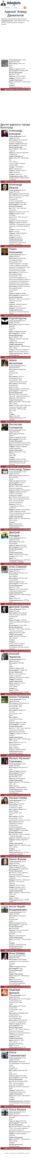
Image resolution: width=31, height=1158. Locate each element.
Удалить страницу (10, 1153)
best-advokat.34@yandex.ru (21, 351)
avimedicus (16, 231)
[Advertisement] (15, 41)
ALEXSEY (16, 690)
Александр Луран (19, 469)
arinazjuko (16, 898)
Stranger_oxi (16, 850)
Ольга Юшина (17, 1109)
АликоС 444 (16, 598)
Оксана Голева (18, 797)
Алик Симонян (18, 566)
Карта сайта (25, 1153)
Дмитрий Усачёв (19, 606)
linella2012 (16, 748)
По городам (18, 1153)
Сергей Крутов (18, 318)
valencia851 (16, 416)
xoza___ (15, 558)
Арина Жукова (17, 859)
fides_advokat (17, 979)
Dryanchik (16, 1045)
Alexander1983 (17, 524)
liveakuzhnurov (17, 168)
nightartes (16, 786)
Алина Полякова (19, 696)
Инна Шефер (17, 953)
